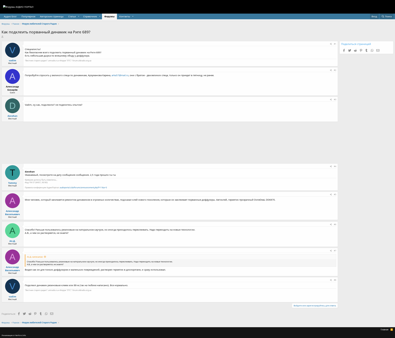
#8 (335, 280)
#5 (335, 194)
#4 (335, 166)
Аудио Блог (10, 16)
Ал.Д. (12, 240)
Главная (384, 329)
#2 (335, 70)
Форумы (109, 16)
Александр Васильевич (12, 212)
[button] (73, 16)
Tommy (12, 182)
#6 (335, 224)
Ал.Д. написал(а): (35, 256)
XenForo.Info (20, 335)
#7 (335, 250)
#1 (335, 44)
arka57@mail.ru (120, 75)
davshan (12, 115)
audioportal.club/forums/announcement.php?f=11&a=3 (83, 187)
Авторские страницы (52, 16)
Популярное (28, 16)
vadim (12, 60)
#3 (335, 99)
